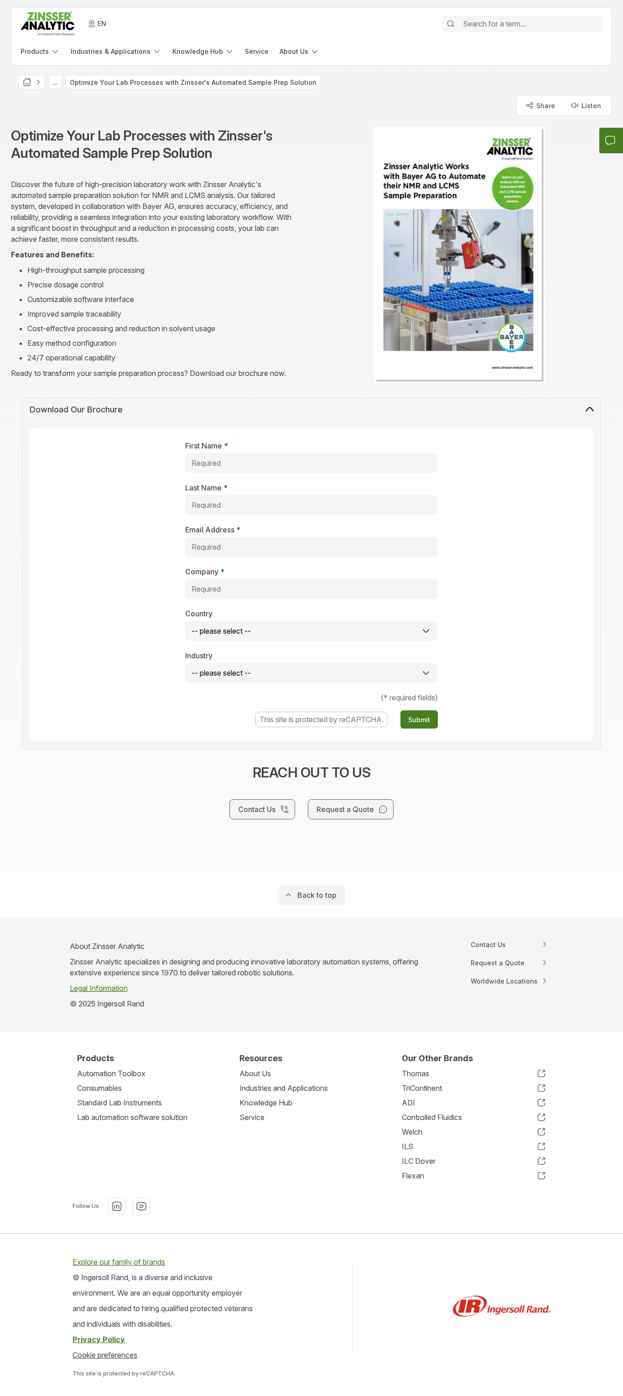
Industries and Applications (283, 1088)
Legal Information (99, 988)
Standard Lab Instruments (119, 1102)
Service (252, 1117)
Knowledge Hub (265, 1102)
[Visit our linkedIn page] (116, 1206)
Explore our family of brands (119, 1261)
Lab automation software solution (132, 1117)
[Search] (450, 24)
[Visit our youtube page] (141, 1206)
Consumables (99, 1088)
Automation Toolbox (111, 1073)
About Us (255, 1073)
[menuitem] (40, 51)
